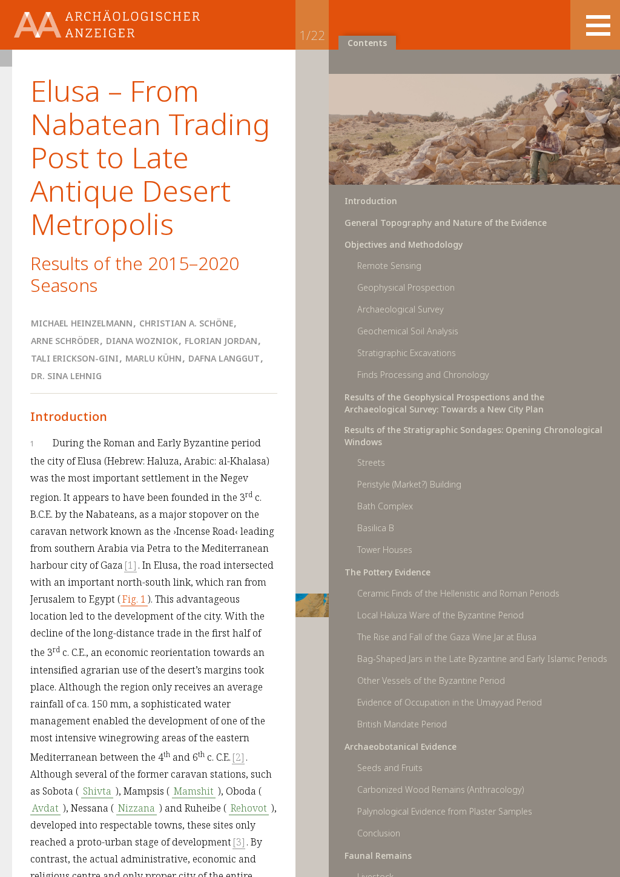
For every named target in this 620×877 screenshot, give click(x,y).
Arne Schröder (65, 340)
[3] (238, 842)
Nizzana (136, 808)
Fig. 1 (134, 599)
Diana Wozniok (142, 340)
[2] (238, 757)
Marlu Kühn (153, 358)
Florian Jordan (221, 340)
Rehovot (249, 808)
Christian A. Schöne (186, 323)
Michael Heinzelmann (82, 323)
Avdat (45, 808)
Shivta (97, 791)
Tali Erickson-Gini (75, 358)
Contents (367, 42)
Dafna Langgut (224, 358)
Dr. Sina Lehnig (66, 376)
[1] (130, 565)
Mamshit (194, 791)
